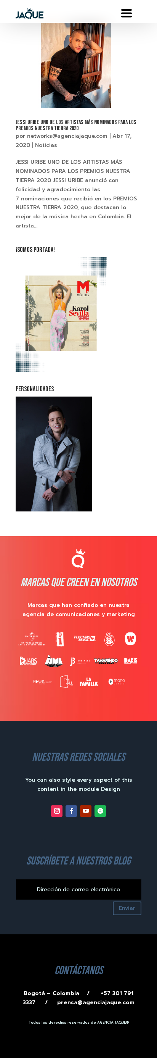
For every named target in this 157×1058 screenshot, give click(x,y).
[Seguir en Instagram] (56, 811)
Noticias (46, 145)
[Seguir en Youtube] (85, 811)
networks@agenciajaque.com (67, 136)
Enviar (127, 908)
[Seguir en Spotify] (100, 811)
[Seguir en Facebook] (71, 811)
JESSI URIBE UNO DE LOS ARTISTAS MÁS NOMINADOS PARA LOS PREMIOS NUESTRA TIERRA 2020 (76, 125)
